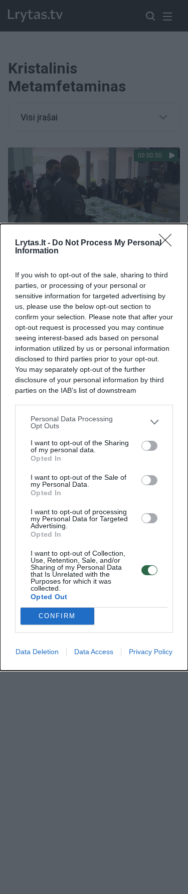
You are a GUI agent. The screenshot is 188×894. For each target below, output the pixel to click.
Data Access (93, 652)
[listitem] (94, 422)
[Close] (168, 243)
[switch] (149, 446)
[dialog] (94, 447)
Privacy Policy (150, 652)
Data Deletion (37, 652)
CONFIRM (57, 616)
